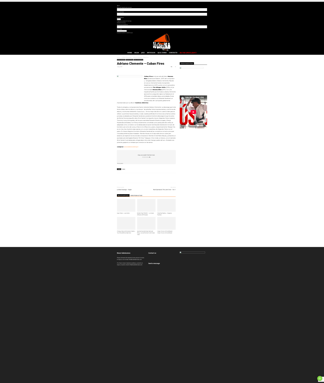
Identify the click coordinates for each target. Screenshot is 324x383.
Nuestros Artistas (129, 59)
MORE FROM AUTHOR (136, 195)
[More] (134, 70)
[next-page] (120, 238)
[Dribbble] (186, 3)
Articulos (151, 53)
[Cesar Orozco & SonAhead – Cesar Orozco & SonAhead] (166, 223)
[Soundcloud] (199, 3)
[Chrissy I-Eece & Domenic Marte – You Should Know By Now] (126, 223)
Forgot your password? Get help (124, 21)
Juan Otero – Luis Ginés (123, 213)
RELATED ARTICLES (123, 195)
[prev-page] (118, 238)
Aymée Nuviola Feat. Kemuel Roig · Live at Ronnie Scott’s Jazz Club (146, 232)
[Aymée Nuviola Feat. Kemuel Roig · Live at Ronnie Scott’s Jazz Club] (146, 223)
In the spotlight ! (188, 53)
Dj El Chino (162, 53)
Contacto (173, 53)
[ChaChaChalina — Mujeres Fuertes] (166, 205)
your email (119, 29)
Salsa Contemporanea (138, 59)
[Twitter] (202, 3)
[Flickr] (193, 3)
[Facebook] (190, 3)
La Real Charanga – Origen (124, 189)
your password (120, 17)
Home (129, 53)
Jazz (143, 53)
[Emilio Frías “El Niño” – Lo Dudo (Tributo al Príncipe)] (146, 205)
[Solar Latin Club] (162, 42)
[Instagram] (196, 3)
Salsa (136, 53)
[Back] (118, 3)
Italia (123, 169)
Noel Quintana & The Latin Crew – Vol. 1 (164, 189)
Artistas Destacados (126, 57)
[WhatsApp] (205, 3)
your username (120, 12)
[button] (205, 53)
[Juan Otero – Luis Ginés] (126, 205)
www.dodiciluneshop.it (131, 147)
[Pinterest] (126, 70)
